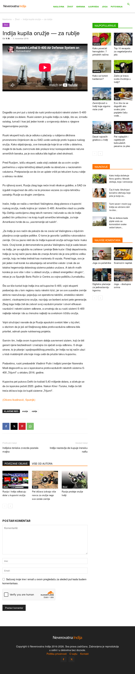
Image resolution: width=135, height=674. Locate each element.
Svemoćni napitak (123, 262)
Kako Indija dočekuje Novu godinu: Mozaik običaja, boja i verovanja (121, 178)
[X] (14, 426)
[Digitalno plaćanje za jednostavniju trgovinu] (101, 274)
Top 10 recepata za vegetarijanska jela (123, 51)
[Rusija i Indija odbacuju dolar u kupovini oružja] (15, 479)
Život (70, 6)
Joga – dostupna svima (122, 285)
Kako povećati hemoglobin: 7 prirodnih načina (100, 51)
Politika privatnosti (57, 653)
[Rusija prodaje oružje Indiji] (75, 479)
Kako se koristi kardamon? (100, 77)
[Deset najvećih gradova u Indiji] (101, 127)
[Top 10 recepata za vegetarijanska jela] (123, 39)
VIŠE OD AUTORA (42, 463)
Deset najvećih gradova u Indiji (100, 138)
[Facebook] (5, 426)
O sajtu (73, 653)
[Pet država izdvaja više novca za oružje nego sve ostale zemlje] (45, 479)
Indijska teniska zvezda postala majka (20, 449)
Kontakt (84, 653)
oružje (25, 411)
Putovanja (117, 6)
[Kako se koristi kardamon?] (101, 66)
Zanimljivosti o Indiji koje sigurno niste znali (101, 106)
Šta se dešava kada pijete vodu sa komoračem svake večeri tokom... (118, 222)
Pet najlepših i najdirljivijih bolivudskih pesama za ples (122, 141)
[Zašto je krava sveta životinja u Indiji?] (123, 66)
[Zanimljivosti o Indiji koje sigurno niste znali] (101, 93)
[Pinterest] (22, 426)
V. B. (8, 38)
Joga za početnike (101, 262)
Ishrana (80, 6)
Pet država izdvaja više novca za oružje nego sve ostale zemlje (44, 495)
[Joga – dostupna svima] (123, 274)
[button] (128, 4)
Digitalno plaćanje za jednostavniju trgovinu (101, 287)
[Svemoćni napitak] (123, 253)
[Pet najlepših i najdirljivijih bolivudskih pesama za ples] (123, 127)
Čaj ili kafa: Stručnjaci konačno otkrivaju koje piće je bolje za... (120, 192)
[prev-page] (4, 506)
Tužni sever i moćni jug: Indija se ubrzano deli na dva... (120, 206)
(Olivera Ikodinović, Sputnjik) (18, 399)
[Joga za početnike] (101, 253)
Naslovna (58, 6)
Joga (105, 6)
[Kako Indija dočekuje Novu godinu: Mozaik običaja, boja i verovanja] (99, 179)
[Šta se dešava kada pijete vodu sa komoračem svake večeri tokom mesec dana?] (99, 221)
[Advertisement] (45, 101)
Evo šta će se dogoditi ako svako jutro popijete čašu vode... (121, 109)
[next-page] (10, 506)
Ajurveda (93, 6)
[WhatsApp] (30, 426)
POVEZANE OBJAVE (16, 463)
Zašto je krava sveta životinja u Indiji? (122, 79)
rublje (34, 411)
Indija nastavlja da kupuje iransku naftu (69, 449)
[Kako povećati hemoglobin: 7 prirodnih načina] (101, 39)
